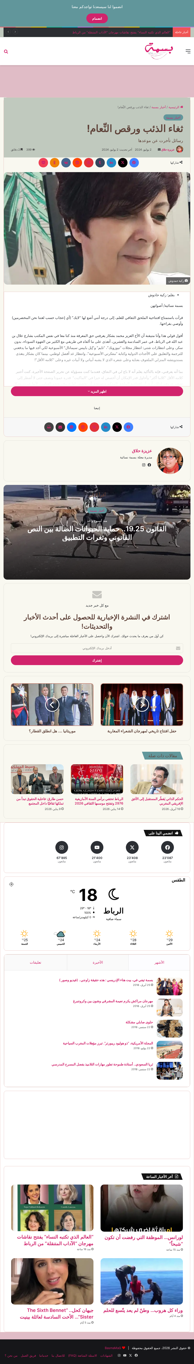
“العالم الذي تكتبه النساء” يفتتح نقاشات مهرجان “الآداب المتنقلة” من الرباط (121, 32)
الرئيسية (174, 107)
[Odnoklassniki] (54, 162)
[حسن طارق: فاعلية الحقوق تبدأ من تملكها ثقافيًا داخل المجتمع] (37, 779)
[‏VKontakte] (66, 162)
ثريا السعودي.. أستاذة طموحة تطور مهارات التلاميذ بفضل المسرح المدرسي (102, 1064)
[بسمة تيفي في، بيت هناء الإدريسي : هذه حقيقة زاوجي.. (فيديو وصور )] (170, 986)
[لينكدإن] (111, 162)
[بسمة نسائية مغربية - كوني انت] (159, 51)
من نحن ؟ (11, 1355)
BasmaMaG (113, 1348)
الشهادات (106, 1355)
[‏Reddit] (77, 162)
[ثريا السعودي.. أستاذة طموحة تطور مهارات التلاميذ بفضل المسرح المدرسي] (170, 1071)
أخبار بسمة (158, 107)
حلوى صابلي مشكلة (139, 1022)
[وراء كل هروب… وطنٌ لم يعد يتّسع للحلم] (142, 1281)
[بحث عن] (6, 53)
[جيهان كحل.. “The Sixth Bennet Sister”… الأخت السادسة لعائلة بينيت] (52, 1281)
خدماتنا (43, 1355)
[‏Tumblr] (100, 162)
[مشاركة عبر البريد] (60, 427)
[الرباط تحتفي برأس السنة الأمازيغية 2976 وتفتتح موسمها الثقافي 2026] (97, 779)
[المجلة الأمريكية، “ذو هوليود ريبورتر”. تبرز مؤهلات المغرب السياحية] (170, 1050)
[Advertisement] (97, 80)
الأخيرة (98, 962)
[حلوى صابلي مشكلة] (170, 1029)
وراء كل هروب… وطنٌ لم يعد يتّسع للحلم (143, 1310)
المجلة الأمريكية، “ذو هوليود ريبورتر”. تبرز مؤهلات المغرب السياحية (108, 1043)
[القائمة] (188, 53)
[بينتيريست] (88, 162)
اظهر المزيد (98, 391)
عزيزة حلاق (168, 149)
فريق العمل (28, 1355)
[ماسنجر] (71, 427)
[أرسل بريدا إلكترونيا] (159, 149)
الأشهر (159, 962)
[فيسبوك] (134, 162)
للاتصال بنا (58, 1355)
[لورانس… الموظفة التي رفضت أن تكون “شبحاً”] (142, 1208)
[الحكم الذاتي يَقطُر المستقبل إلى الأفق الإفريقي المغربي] (156, 779)
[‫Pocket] (43, 162)
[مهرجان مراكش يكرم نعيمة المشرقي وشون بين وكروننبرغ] (170, 1007)
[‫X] (123, 162)
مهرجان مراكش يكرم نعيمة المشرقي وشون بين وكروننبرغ (113, 1001)
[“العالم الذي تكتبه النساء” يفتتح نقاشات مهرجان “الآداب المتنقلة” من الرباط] (52, 1208)
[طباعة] (49, 427)
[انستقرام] (143, 465)
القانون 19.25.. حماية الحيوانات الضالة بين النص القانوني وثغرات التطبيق (97, 532)
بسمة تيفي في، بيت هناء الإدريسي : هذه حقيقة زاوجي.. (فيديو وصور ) (106, 980)
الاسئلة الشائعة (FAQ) (82, 1355)
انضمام (97, 18)
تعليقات (35, 962)
